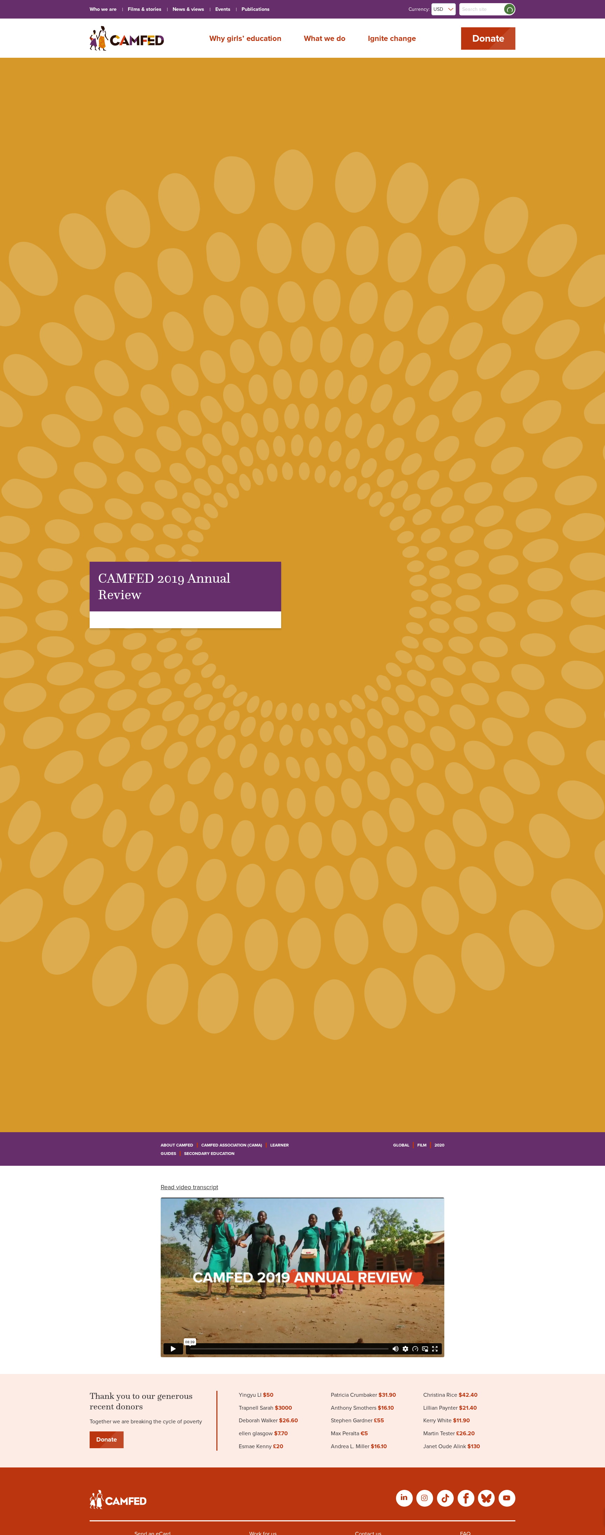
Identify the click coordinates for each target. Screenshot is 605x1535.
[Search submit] (509, 9)
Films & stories (144, 9)
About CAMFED (177, 1145)
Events (222, 9)
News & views (188, 9)
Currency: (419, 9)
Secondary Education (209, 1153)
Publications (256, 9)
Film (421, 1145)
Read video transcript (189, 1187)
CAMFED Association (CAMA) (231, 1145)
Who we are (103, 9)
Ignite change (392, 38)
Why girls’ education (245, 38)
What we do (325, 38)
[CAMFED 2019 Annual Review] (127, 38)
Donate (488, 38)
